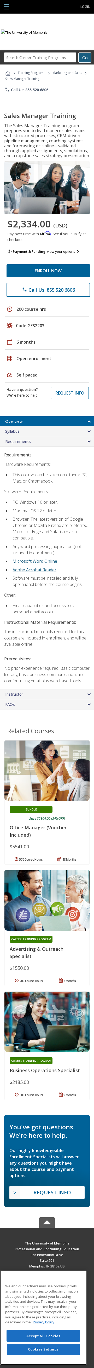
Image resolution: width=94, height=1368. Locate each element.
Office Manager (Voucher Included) (38, 831)
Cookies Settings (43, 1349)
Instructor (14, 694)
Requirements (18, 441)
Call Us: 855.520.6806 (26, 89)
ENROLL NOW (48, 271)
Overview (14, 421)
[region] (43, 1318)
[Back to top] (47, 1243)
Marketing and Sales (67, 73)
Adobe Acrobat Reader (34, 570)
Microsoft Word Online (35, 561)
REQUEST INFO (69, 393)
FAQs (10, 704)
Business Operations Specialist (45, 1070)
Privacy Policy (43, 1322)
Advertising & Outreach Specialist (36, 952)
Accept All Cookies (43, 1336)
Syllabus (12, 431)
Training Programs (31, 73)
